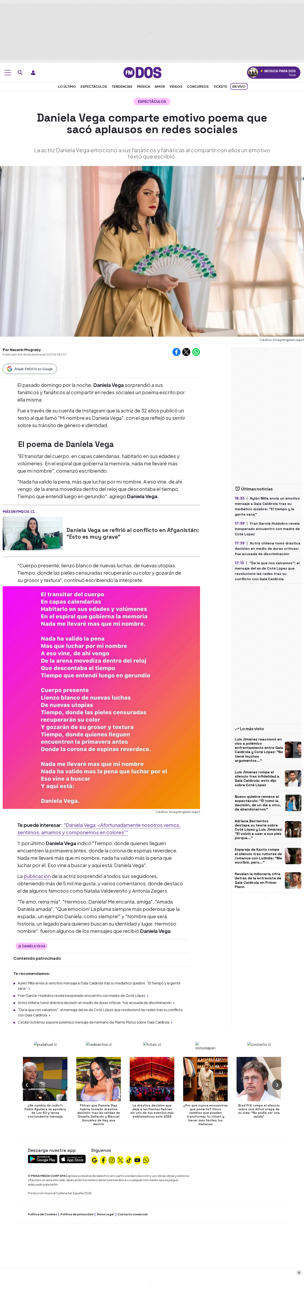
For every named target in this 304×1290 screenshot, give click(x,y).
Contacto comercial (133, 1214)
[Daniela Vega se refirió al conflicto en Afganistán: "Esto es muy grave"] (33, 533)
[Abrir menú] (8, 72)
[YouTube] (137, 1160)
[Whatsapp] (146, 1160)
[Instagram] (111, 1160)
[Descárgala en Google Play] (42, 1158)
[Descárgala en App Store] (72, 1158)
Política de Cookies (42, 1214)
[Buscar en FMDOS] (20, 72)
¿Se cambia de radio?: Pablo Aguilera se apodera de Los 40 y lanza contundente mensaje (45, 1110)
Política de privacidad (77, 1214)
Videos (176, 86)
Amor (160, 86)
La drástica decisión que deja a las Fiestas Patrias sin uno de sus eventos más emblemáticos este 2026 (152, 1110)
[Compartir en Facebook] (176, 352)
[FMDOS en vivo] (253, 73)
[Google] (94, 1160)
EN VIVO (238, 86)
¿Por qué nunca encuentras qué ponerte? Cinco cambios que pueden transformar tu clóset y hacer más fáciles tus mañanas (205, 1114)
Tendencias (122, 86)
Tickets (220, 86)
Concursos (198, 86)
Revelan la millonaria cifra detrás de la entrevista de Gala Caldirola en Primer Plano (258, 880)
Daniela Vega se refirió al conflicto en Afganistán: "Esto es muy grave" (132, 533)
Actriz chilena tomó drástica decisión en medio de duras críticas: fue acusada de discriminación (95, 1002)
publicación (37, 876)
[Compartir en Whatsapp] (196, 352)
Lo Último (67, 86)
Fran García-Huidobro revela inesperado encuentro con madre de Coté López (81, 995)
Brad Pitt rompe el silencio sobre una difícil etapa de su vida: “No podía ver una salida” (259, 1110)
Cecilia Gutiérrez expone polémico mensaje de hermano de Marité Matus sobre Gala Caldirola (93, 1022)
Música (143, 86)
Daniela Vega (33, 946)
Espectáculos (94, 86)
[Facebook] (103, 1160)
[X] (120, 1160)
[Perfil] (33, 72)
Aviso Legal (105, 1214)
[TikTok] (129, 1160)
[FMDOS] (142, 72)
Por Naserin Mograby (22, 349)
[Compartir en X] (186, 352)
